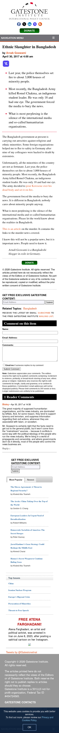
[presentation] (15, 480)
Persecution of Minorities (19, 603)
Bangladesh (30, 308)
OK (29, 727)
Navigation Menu (12, 38)
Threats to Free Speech (18, 610)
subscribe (44, 312)
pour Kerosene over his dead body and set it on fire (27, 188)
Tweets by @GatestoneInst (21, 652)
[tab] (16, 479)
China (11, 583)
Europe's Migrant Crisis (19, 596)
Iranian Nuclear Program (19, 590)
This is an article (11, 229)
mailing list (46, 316)
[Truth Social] (6, 66)
